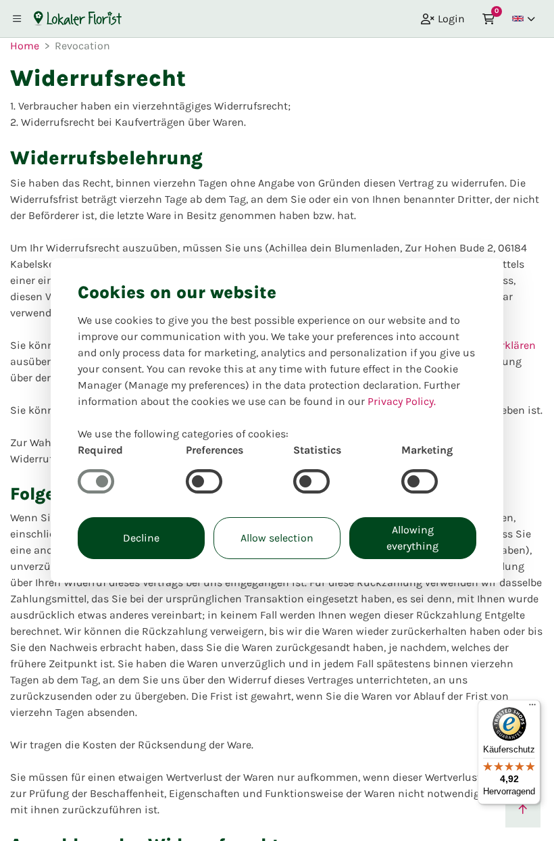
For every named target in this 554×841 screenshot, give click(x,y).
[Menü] (532, 708)
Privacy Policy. (402, 401)
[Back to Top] (522, 809)
